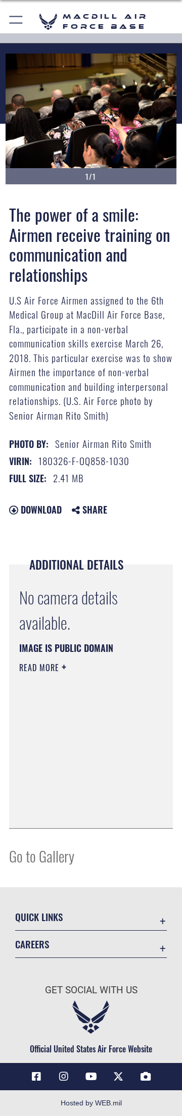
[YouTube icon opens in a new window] (91, 1076)
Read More (40, 668)
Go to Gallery (41, 856)
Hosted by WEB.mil (91, 1103)
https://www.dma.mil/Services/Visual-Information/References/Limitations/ (80, 809)
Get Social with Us (91, 990)
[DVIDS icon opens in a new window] (145, 1076)
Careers (32, 944)
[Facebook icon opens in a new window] (36, 1076)
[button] (16, 21)
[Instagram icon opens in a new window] (63, 1076)
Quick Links (39, 916)
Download (40, 509)
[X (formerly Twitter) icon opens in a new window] (118, 1076)
